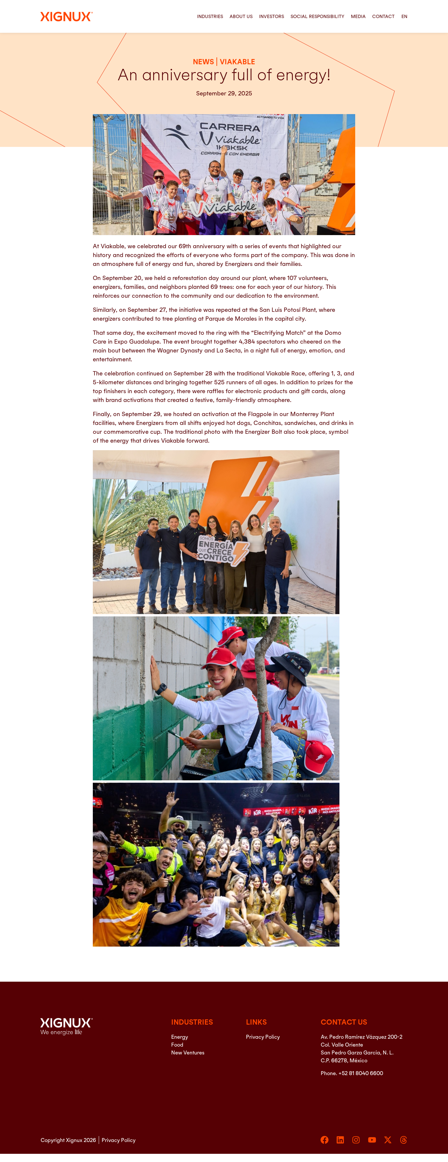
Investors (271, 16)
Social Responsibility (317, 16)
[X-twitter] (388, 1140)
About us (241, 16)
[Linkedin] (340, 1140)
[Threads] (403, 1140)
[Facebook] (324, 1140)
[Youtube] (372, 1140)
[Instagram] (356, 1140)
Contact (383, 16)
